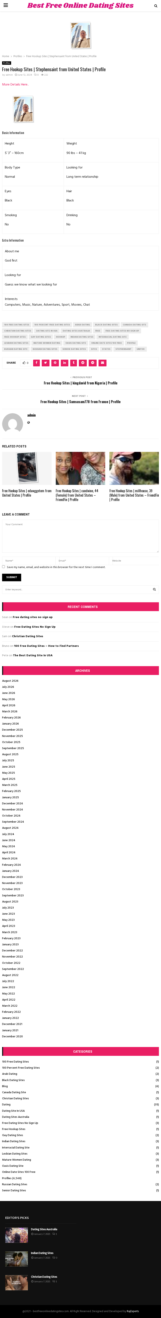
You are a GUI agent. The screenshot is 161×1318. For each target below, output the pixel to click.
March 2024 (10, 858)
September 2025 (13, 748)
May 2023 (8, 920)
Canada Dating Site (14, 1092)
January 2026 (10, 723)
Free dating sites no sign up (33, 617)
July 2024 (8, 834)
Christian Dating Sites (27, 636)
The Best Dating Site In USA (33, 655)
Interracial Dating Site (16, 1147)
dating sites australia (76, 331)
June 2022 (8, 987)
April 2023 (8, 926)
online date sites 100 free (106, 343)
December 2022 (12, 950)
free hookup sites (15, 337)
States (106, 349)
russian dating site (15, 349)
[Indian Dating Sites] (16, 1259)
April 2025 (8, 779)
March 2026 (9, 711)
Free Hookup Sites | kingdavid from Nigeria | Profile (80, 382)
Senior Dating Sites (14, 1190)
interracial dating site (113, 337)
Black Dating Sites (13, 1080)
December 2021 (12, 1024)
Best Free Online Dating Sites (80, 6)
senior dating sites (74, 349)
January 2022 (10, 1018)
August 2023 (10, 901)
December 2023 (12, 877)
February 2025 (11, 791)
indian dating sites (81, 337)
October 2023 (11, 889)
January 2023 (10, 944)
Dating (6, 1104)
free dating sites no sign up (122, 331)
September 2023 (13, 895)
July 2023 (8, 907)
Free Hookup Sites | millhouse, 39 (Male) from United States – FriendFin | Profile (134, 495)
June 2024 (8, 840)
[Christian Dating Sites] (16, 1282)
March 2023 (9, 932)
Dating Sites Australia (15, 1117)
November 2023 (12, 883)
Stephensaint (123, 349)
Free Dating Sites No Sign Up (35, 627)
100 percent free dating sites (52, 324)
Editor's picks (17, 1218)
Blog (5, 1086)
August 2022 (10, 975)
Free (97, 331)
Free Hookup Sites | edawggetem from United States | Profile (27, 493)
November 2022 (12, 956)
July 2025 (8, 760)
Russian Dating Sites (14, 1184)
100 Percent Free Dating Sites (21, 1067)
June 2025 (8, 766)
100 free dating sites (16, 324)
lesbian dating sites (16, 343)
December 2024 (12, 803)
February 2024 (11, 865)
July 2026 (8, 687)
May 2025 (8, 773)
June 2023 (8, 914)
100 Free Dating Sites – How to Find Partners (46, 646)
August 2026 (10, 681)
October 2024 (11, 815)
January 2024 (10, 871)
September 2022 (13, 969)
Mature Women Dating (16, 1160)
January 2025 (10, 797)
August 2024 (10, 828)
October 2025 (11, 742)
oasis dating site (75, 343)
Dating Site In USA (13, 1111)
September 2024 (13, 821)
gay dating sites (41, 337)
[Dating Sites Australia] (16, 1235)
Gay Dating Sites (12, 1135)
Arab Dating (9, 1074)
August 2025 (10, 754)
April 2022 (8, 999)
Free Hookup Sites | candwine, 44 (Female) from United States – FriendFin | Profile (77, 495)
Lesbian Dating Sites (14, 1153)
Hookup (60, 337)
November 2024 (12, 809)
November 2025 (12, 736)
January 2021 (10, 1030)
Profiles (6, 63)
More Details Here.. (15, 84)
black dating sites (106, 324)
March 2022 (9, 1006)
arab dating (82, 324)
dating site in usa (46, 331)
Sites (94, 349)
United (141, 349)
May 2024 (8, 846)
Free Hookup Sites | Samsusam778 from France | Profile (80, 401)
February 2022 (11, 1012)
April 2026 (8, 705)
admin (9, 75)
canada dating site (134, 324)
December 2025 (12, 729)
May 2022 (8, 993)
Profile (131, 343)
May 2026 (8, 699)
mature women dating (47, 343)
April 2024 (9, 852)
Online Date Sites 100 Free (18, 1172)
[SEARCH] (154, 589)
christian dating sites (17, 331)
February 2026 (11, 717)
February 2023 (11, 938)
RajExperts (133, 1311)
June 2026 (8, 693)
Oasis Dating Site (12, 1166)
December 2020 (12, 1036)
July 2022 (8, 981)
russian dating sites (45, 349)
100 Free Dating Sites (15, 1061)
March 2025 (9, 785)
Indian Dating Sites (13, 1141)
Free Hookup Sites (13, 1129)
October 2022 (11, 963)
